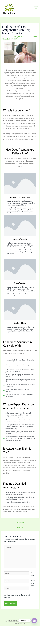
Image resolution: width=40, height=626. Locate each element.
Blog (16, 37)
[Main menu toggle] (36, 8)
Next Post (20, 527)
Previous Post (20, 522)
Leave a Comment (8, 37)
